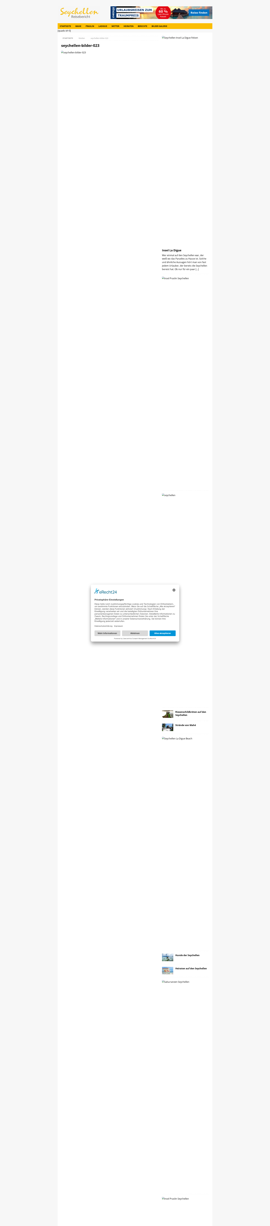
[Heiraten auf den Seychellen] (167, 970)
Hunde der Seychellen (187, 955)
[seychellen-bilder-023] (73, 52)
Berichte (142, 26)
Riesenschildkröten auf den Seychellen (190, 713)
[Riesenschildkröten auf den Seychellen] (167, 714)
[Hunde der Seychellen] (167, 957)
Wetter (115, 26)
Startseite (65, 26)
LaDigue (102, 26)
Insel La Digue (171, 250)
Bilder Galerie (159, 26)
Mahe (78, 26)
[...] (197, 269)
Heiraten (128, 26)
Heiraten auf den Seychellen (191, 968)
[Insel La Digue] (185, 141)
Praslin (90, 26)
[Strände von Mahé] (167, 727)
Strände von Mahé (185, 725)
